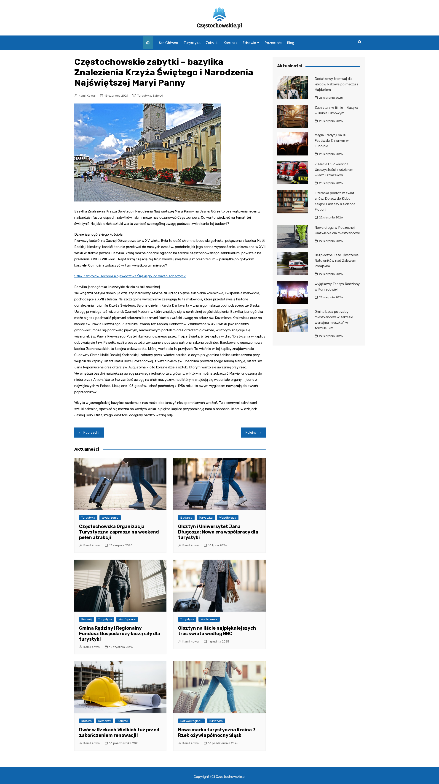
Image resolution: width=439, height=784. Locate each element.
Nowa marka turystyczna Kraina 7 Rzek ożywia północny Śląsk (216, 732)
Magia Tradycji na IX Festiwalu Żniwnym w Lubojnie (332, 140)
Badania (186, 517)
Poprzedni (91, 432)
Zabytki (212, 42)
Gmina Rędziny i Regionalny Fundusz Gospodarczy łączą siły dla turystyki (119, 633)
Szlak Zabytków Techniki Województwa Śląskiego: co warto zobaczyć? (130, 276)
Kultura (86, 721)
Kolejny (251, 432)
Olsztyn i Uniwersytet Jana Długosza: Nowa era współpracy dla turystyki (218, 532)
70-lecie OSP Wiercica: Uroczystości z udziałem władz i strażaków (334, 169)
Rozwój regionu (191, 721)
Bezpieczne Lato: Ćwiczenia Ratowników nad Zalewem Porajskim (337, 260)
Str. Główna (168, 42)
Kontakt (230, 42)
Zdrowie (249, 42)
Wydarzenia (110, 517)
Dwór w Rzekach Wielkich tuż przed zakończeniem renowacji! (119, 732)
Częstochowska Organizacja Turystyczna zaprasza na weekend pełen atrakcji (119, 532)
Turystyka (192, 42)
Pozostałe (273, 42)
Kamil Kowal (87, 95)
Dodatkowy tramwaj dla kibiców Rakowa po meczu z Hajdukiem (337, 84)
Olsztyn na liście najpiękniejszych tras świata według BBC (217, 630)
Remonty (104, 721)
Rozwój (86, 619)
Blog (290, 42)
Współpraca (227, 517)
